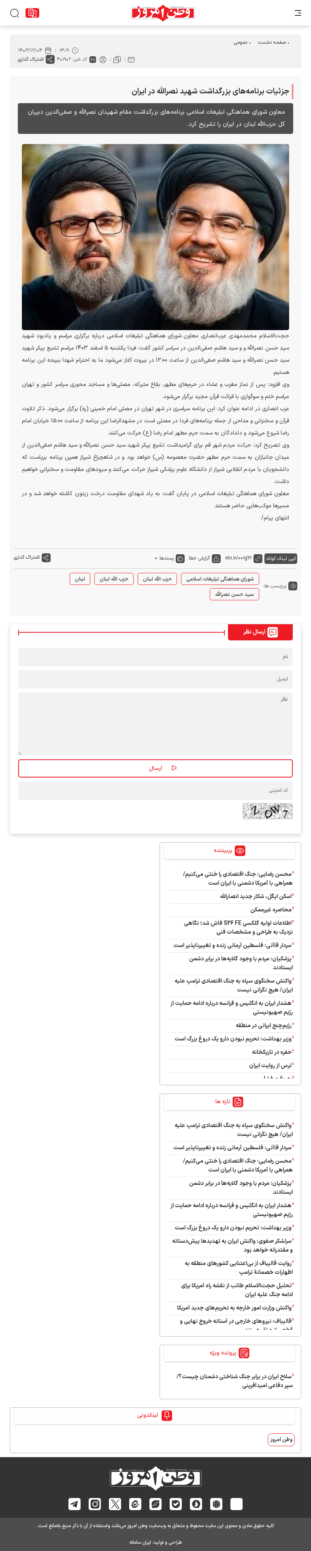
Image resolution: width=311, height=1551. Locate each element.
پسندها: (166, 558)
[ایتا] (135, 1504)
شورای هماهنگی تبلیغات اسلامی (220, 579)
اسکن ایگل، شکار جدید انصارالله (256, 896)
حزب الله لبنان (157, 579)
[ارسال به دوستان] (131, 59)
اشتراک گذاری (31, 59)
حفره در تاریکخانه (272, 1052)
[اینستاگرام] (95, 1504)
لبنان (80, 579)
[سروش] (196, 1504)
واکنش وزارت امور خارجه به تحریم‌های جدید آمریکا (234, 1308)
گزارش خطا (199, 558)
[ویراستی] (155, 1504)
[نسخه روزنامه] (32, 13)
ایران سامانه (140, 1542)
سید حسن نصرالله (234, 595)
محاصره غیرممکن (271, 910)
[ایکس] (115, 1504)
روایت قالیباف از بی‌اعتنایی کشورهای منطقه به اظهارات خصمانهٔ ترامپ (239, 1268)
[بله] (176, 1504)
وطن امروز (281, 1440)
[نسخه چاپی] (103, 59)
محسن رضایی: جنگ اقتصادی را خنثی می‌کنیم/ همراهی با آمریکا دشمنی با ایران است (238, 879)
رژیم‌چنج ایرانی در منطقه (264, 1025)
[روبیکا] (216, 1504)
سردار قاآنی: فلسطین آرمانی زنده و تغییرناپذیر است (232, 945)
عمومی (240, 42)
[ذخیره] (117, 59)
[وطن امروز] (163, 13)
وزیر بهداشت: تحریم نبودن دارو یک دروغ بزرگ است (233, 1039)
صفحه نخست (272, 42)
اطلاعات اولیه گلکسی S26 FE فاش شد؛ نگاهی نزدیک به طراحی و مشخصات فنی (238, 928)
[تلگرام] (74, 1504)
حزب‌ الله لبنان (114, 579)
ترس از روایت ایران (270, 1066)
